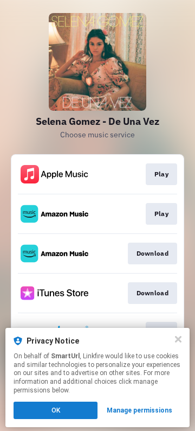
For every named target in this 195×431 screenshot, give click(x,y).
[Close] (178, 339)
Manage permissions (139, 410)
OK (55, 410)
